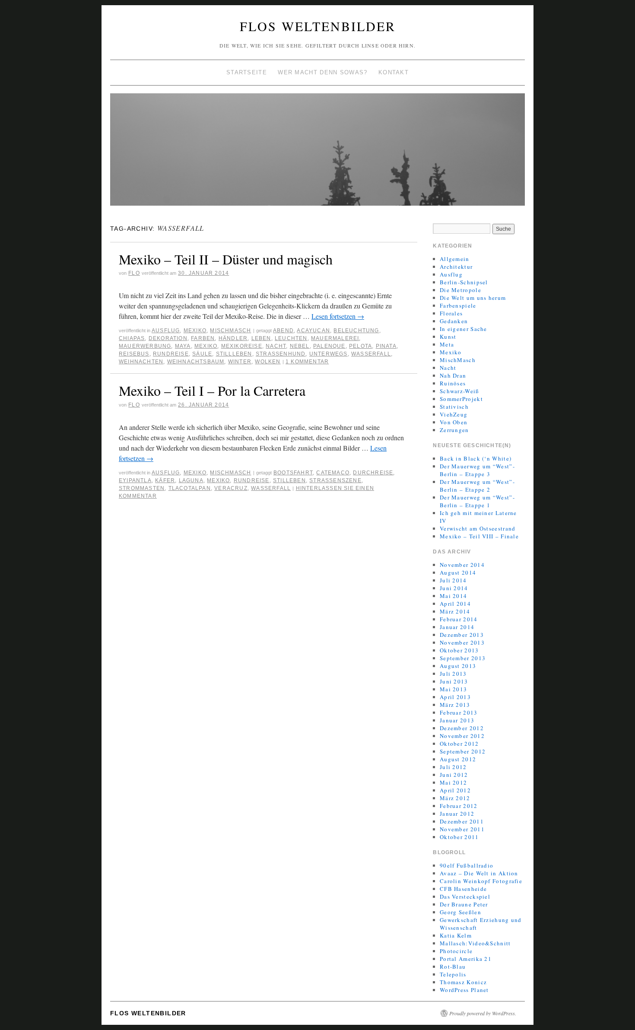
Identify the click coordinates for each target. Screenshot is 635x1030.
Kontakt (393, 72)
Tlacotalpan (189, 488)
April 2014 (455, 603)
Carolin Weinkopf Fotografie (481, 881)
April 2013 (455, 697)
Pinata (386, 346)
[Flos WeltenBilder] (317, 153)
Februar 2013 (459, 712)
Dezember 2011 (462, 821)
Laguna (191, 480)
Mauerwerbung (145, 346)
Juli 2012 (453, 767)
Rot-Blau (453, 966)
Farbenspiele (458, 305)
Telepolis (453, 974)
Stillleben (234, 354)
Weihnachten (141, 362)
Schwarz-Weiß (459, 391)
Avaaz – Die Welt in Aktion (479, 873)
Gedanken (454, 321)
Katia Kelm (456, 935)
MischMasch (230, 330)
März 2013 (455, 705)
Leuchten (291, 338)
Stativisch (454, 406)
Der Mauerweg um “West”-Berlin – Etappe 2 (477, 485)
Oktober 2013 (459, 650)
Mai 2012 (453, 782)
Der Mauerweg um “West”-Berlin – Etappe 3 (477, 470)
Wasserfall (371, 354)
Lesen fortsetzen (337, 316)
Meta (447, 344)
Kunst (448, 336)
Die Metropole (460, 290)
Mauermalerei (335, 338)
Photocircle (456, 951)
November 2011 (462, 829)
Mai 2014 (453, 596)
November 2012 (462, 736)
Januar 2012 (457, 813)
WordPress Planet (464, 990)
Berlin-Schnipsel (464, 282)
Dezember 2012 (462, 728)
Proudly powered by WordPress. (482, 1013)
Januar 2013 (457, 720)
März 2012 (455, 798)
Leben (261, 338)
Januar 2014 (457, 627)
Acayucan (313, 330)
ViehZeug (453, 414)
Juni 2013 (454, 681)
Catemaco (332, 473)
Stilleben (289, 480)
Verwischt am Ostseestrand (478, 528)
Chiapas (132, 338)
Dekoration (168, 338)
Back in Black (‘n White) (475, 458)
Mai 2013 (453, 689)
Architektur (456, 266)
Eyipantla (135, 480)
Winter (239, 362)
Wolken (267, 362)
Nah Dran (453, 375)
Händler (233, 338)
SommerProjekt (461, 399)
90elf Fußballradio (466, 865)
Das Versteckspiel (465, 896)
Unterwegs (328, 354)
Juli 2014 (453, 580)
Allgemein (455, 259)
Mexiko (195, 330)
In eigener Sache (463, 329)
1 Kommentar (307, 362)
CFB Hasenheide (463, 889)
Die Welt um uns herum (473, 298)
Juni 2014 (454, 588)
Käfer (165, 480)
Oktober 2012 (459, 743)
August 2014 (458, 572)
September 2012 (463, 751)
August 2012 (458, 759)
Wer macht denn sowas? (322, 72)
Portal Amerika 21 (466, 959)
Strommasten (142, 488)
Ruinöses (453, 383)
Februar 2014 (459, 619)
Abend (283, 330)
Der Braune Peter (464, 904)
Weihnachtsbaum (196, 362)
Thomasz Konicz (463, 982)
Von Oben (453, 422)
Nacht (276, 346)
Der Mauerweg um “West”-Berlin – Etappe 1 (477, 501)
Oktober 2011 (459, 837)
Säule (202, 354)
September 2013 (463, 658)
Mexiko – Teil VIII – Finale (479, 536)
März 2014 (455, 611)
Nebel (300, 346)
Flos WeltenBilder (318, 26)
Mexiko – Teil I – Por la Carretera (212, 390)
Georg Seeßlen (460, 912)
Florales (451, 313)
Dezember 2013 (462, 635)
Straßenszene (335, 480)
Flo (134, 273)
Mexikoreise (241, 346)
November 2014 (462, 565)
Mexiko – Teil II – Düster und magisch (226, 259)
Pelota (360, 346)
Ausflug (166, 330)
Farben (203, 338)
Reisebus (134, 354)
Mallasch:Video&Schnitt (475, 943)
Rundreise (171, 354)
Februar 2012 (459, 806)
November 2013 (462, 642)
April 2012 (455, 790)
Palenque (329, 346)
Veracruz (231, 488)
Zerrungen (454, 430)
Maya (183, 346)
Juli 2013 (453, 673)
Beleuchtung (356, 330)
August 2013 (458, 666)
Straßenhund (280, 354)
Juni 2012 (454, 775)
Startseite (246, 72)
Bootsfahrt (293, 473)
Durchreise (373, 473)
